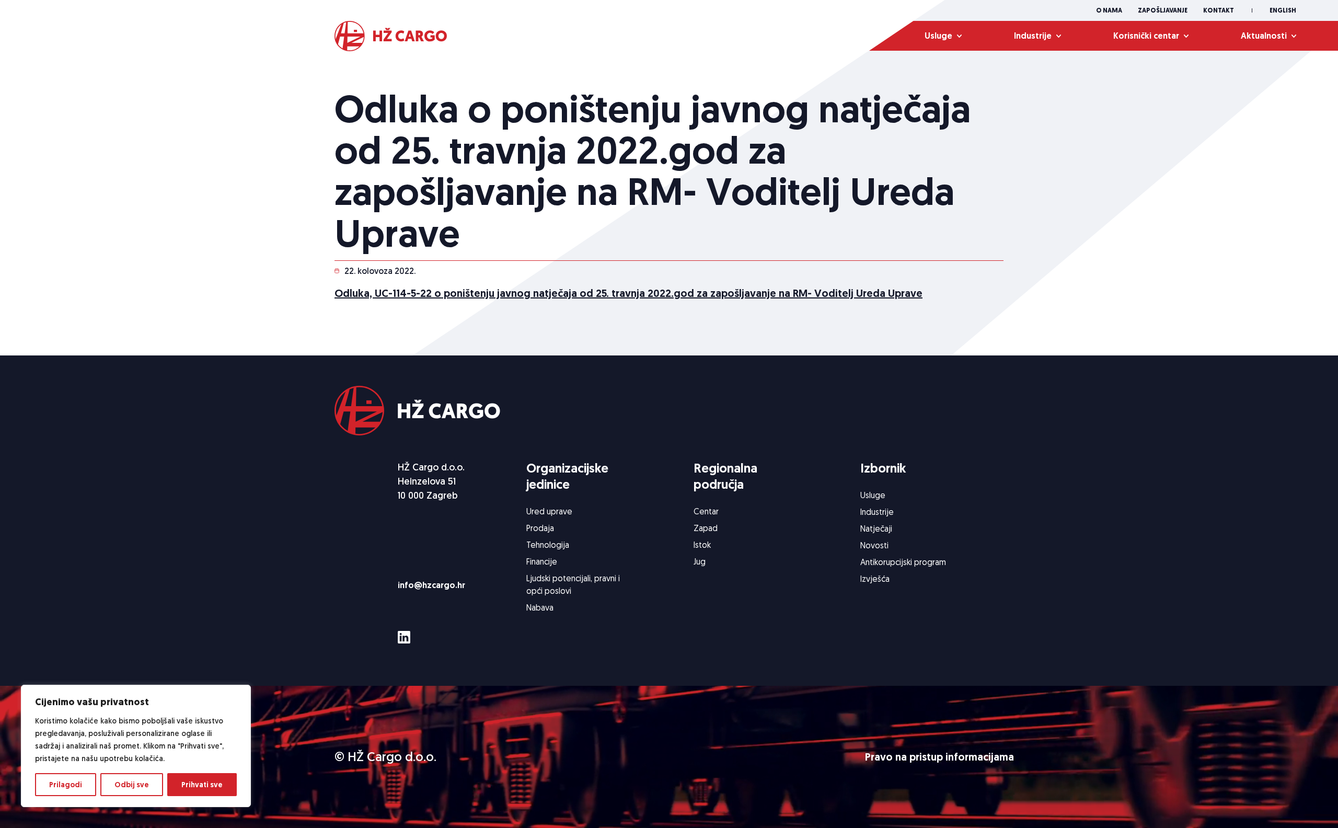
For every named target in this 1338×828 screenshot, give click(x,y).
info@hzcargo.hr (431, 585)
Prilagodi (65, 784)
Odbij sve (131, 784)
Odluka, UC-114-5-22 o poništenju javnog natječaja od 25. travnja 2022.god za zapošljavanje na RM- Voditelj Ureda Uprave (628, 293)
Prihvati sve (202, 784)
